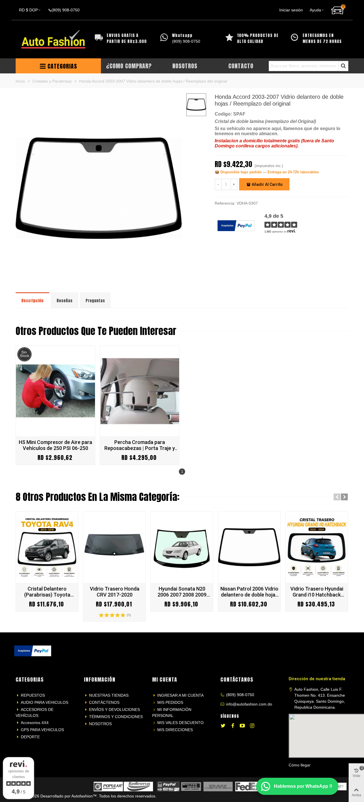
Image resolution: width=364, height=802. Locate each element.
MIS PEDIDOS (170, 702)
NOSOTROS (100, 723)
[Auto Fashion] (53, 39)
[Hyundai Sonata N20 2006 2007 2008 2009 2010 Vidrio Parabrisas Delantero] (182, 547)
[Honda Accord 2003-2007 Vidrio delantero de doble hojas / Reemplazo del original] (99, 280)
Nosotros (184, 65)
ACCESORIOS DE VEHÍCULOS (34, 712)
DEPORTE (30, 737)
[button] (337, 496)
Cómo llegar (300, 765)
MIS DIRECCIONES (175, 729)
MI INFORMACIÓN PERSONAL (171, 712)
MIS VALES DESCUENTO (180, 722)
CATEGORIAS (62, 66)
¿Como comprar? (129, 65)
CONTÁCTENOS (104, 702)
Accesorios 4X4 (35, 722)
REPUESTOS (33, 695)
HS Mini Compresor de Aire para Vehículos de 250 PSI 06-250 (55, 445)
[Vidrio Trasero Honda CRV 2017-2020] (114, 547)
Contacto (240, 65)
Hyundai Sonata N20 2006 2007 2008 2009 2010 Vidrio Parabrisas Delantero (182, 592)
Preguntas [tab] (95, 301)
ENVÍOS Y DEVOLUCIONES (114, 709)
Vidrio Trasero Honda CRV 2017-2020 (114, 592)
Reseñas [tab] (65, 301)
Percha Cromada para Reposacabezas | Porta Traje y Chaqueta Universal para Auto (139, 445)
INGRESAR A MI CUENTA (180, 695)
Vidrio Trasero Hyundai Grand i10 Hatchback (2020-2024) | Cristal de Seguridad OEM (317, 592)
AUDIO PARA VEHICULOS (44, 702)
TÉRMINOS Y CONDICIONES (116, 716)
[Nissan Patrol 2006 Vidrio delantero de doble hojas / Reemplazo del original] (249, 547)
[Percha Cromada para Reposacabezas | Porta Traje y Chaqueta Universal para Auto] (139, 391)
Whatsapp (182, 35)
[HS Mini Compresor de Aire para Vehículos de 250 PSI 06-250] (55, 391)
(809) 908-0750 (240, 694)
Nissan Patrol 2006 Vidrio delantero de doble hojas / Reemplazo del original (249, 592)
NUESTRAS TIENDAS (109, 695)
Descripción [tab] (32, 301)
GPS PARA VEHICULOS (42, 729)
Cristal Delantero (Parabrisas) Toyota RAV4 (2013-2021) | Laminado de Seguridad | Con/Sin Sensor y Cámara (47, 592)
